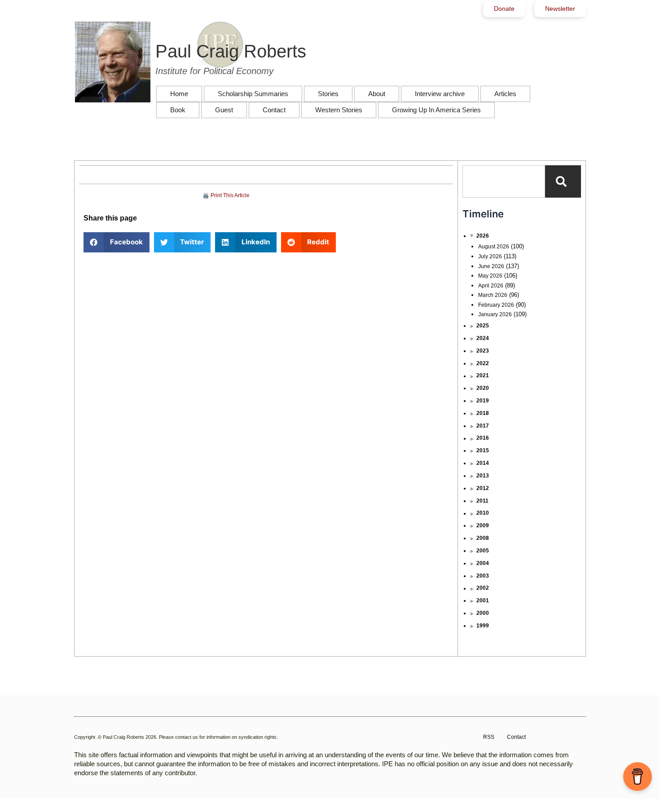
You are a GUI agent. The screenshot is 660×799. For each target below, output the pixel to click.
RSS (488, 737)
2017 (482, 426)
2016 (482, 438)
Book (177, 110)
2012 (482, 488)
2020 (482, 388)
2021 (482, 375)
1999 (482, 625)
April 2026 (490, 286)
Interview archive (440, 93)
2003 (482, 576)
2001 (482, 600)
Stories (328, 93)
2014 (482, 463)
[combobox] (503, 181)
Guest (224, 110)
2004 (482, 563)
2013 (482, 475)
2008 (482, 538)
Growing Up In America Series (436, 110)
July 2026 (490, 256)
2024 (482, 338)
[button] (117, 242)
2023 (482, 351)
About (376, 93)
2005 (482, 550)
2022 (482, 363)
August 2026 (493, 246)
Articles (505, 93)
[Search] (563, 181)
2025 (482, 325)
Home (179, 93)
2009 (482, 525)
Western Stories (338, 110)
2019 (482, 400)
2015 (482, 450)
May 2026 (490, 276)
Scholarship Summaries (253, 93)
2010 (482, 513)
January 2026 (495, 314)
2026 (482, 236)
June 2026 (491, 266)
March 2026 (492, 295)
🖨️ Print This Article (226, 195)
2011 (482, 501)
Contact (274, 110)
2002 (482, 588)
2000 (482, 613)
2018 (482, 413)
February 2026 (496, 305)
